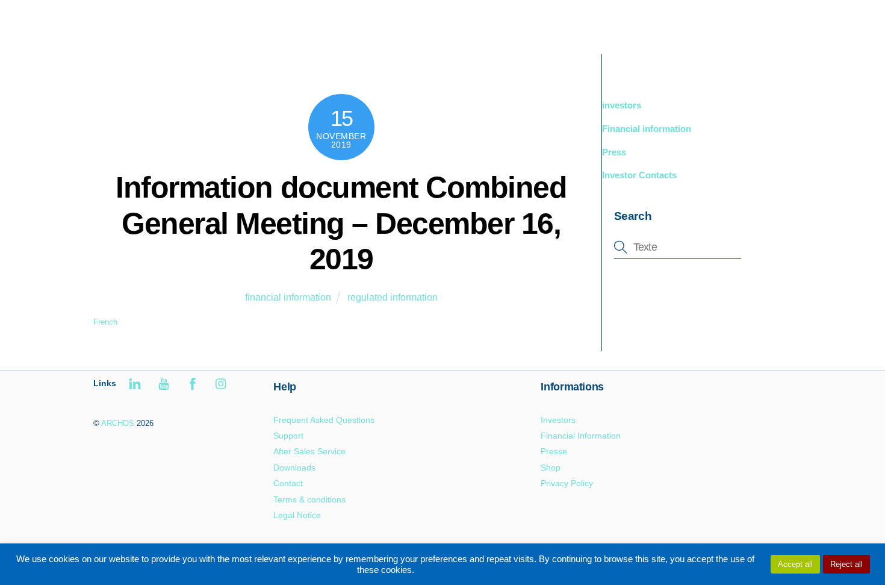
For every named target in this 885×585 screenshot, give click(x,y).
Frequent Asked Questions (323, 420)
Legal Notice (297, 515)
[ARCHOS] (178, 34)
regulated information (392, 297)
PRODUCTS (578, 24)
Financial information (646, 129)
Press (614, 152)
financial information (288, 297)
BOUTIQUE (651, 24)
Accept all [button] (795, 564)
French (105, 322)
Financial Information (581, 435)
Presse (554, 451)
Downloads (294, 467)
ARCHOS (117, 423)
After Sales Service (309, 451)
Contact (288, 483)
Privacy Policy (567, 483)
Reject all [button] (846, 564)
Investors (558, 420)
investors (621, 105)
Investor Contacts (639, 175)
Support (713, 24)
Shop (550, 467)
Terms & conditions (309, 499)
